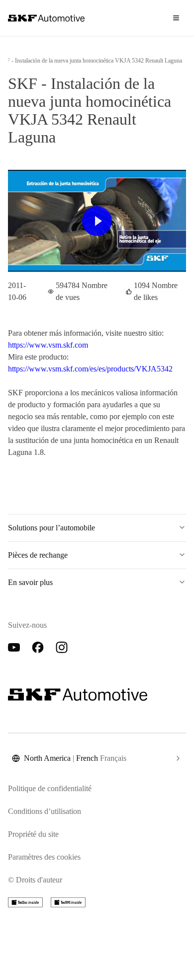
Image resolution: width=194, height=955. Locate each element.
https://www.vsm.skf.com (48, 345)
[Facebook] (38, 648)
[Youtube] (14, 648)
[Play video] (97, 221)
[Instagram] (62, 648)
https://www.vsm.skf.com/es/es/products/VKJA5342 (90, 369)
